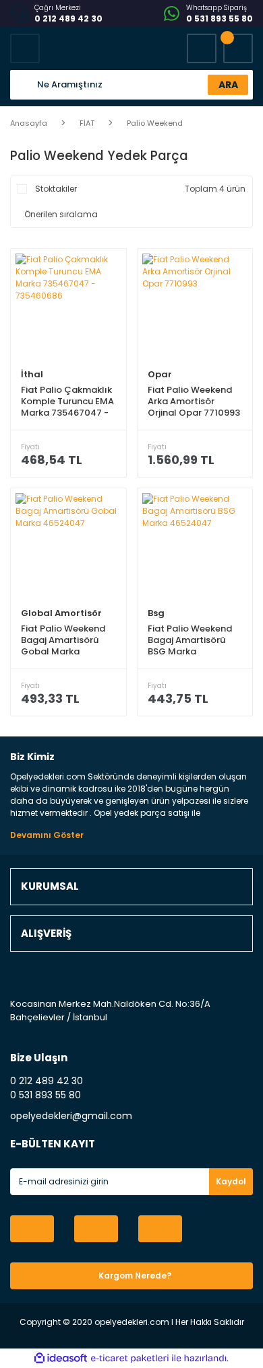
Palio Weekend (155, 123)
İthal (32, 374)
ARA (228, 84)
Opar (160, 374)
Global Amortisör (61, 613)
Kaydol (231, 1181)
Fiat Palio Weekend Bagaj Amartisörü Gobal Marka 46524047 (63, 640)
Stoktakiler (56, 188)
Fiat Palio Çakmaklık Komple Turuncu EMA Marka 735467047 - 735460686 (67, 401)
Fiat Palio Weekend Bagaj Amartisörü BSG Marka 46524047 (190, 640)
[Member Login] (201, 48)
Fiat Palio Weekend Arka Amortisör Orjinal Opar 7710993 (194, 401)
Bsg (156, 613)
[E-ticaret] (129, 1359)
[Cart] (238, 48)
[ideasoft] (61, 1358)
